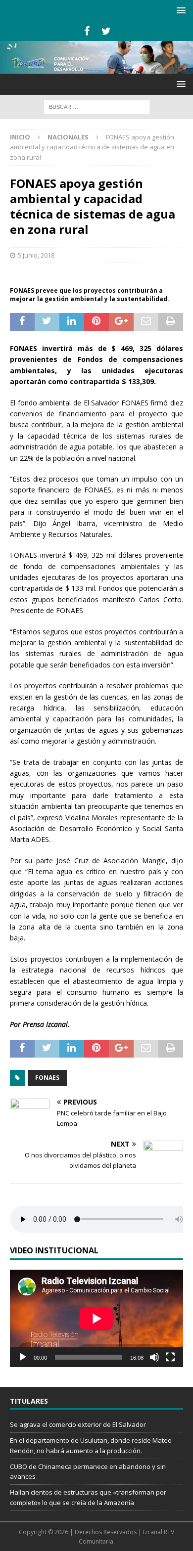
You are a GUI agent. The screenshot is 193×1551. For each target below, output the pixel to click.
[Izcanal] (96, 67)
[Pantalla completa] (170, 1357)
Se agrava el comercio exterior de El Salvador (78, 1424)
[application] (96, 1318)
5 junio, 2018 (36, 255)
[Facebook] (87, 31)
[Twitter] (106, 31)
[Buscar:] (97, 106)
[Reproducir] (23, 1357)
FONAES (47, 1077)
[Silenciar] (154, 1357)
